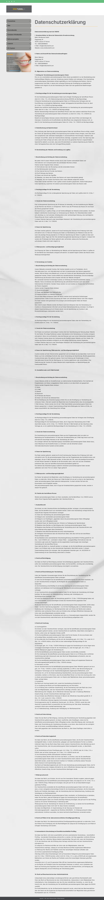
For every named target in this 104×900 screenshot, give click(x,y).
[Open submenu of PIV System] (29, 48)
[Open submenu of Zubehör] (29, 43)
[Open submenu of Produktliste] (29, 21)
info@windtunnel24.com (14, 70)
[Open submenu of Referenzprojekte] (29, 39)
